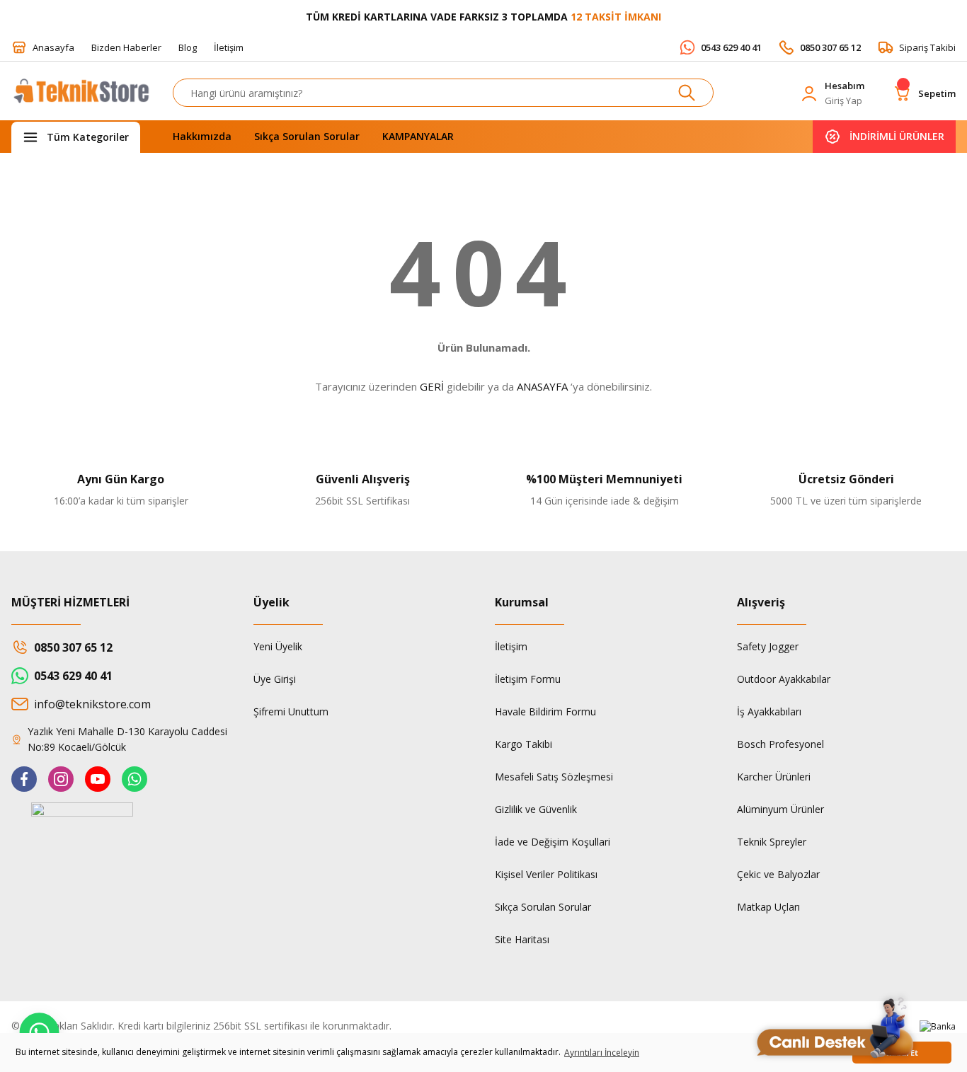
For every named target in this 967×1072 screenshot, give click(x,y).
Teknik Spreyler (771, 841)
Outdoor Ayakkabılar (783, 679)
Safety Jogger (768, 646)
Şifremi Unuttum (290, 711)
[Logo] (80, 97)
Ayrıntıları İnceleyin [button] (601, 1053)
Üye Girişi (274, 679)
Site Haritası (522, 939)
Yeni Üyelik (277, 646)
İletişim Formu (528, 679)
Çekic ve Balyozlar (778, 874)
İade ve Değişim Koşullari (552, 841)
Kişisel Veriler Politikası (546, 874)
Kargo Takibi (523, 744)
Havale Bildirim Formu (545, 711)
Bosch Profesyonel (780, 744)
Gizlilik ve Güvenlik (536, 809)
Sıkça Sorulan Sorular (543, 906)
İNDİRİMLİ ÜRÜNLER (896, 136)
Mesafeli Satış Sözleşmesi (554, 776)
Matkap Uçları (768, 906)
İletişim (511, 646)
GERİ (432, 386)
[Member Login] (809, 93)
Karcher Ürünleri (774, 776)
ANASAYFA (542, 386)
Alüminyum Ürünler (780, 809)
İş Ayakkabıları (769, 711)
